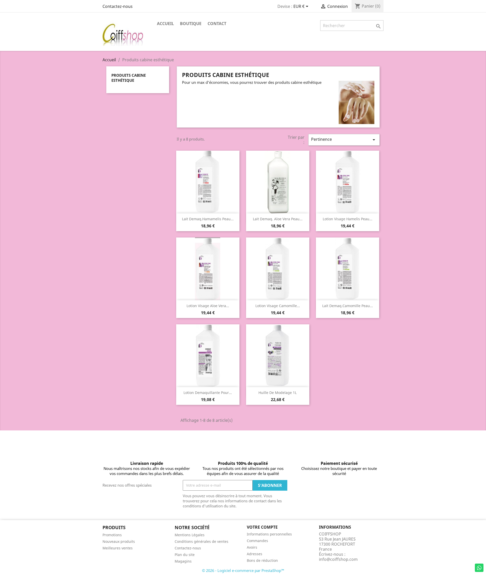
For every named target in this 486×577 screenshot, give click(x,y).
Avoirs (252, 547)
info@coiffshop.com (338, 559)
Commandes (257, 540)
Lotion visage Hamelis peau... (347, 218)
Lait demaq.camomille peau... (347, 305)
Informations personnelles (269, 534)
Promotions (112, 534)
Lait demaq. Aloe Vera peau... (277, 218)
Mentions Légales (190, 534)
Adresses (254, 553)
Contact (217, 23)
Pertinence (344, 139)
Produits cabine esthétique (128, 78)
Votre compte (262, 527)
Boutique (190, 23)
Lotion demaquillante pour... (208, 392)
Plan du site (185, 554)
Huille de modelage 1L (277, 392)
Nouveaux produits (119, 541)
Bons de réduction (262, 560)
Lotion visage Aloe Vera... (208, 305)
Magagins (183, 561)
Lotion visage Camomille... (277, 305)
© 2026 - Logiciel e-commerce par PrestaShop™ (243, 570)
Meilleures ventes (118, 548)
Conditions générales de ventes (201, 541)
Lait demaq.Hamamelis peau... (208, 218)
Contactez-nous (118, 6)
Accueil (165, 23)
